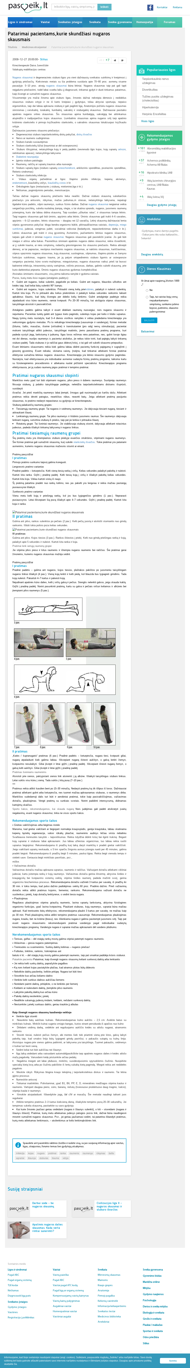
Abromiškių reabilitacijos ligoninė (161, 150)
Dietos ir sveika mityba (155, 1306)
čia (15, 1364)
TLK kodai (13, 1285)
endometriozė (19, 182)
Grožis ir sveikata (152, 1319)
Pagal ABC (13, 1275)
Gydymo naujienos (153, 1294)
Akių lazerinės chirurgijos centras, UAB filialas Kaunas (161, 185)
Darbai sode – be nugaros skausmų (43, 1205)
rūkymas (100, 1153)
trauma (55, 1158)
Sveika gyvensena (120, 22)
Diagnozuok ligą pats (19, 1295)
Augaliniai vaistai (62, 1306)
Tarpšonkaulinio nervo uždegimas (155, 80)
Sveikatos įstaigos (70, 22)
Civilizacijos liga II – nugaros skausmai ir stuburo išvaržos (109, 1206)
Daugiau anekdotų (152, 254)
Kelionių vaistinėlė (108, 1301)
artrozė (122, 149)
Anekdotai (103, 1322)
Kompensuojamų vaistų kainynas (71, 1295)
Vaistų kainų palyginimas (66, 1301)
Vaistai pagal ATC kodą (65, 1285)
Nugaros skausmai (22, 77)
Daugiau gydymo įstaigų (161, 205)
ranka (63, 1153)
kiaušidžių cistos (57, 182)
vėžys (65, 1158)
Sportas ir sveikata (153, 1331)
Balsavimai (147, 331)
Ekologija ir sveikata (153, 1312)
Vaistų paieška (61, 1275)
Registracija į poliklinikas (21, 1317)
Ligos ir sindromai (20, 22)
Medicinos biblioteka (109, 1316)
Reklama (177, 7)
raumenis (74, 1153)
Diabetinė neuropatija (27, 156)
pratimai (52, 1153)
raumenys (88, 1153)
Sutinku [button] (173, 1361)
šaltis (111, 1153)
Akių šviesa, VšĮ (155, 197)
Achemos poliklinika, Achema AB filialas (159, 163)
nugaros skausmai (56, 85)
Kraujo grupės (105, 1285)
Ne (151, 290)
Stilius (44, 59)
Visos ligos (147, 121)
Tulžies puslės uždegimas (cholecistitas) (157, 98)
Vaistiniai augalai (62, 1316)
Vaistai (45, 22)
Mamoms (103, 1280)
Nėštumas (13, 1290)
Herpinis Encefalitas (154, 114)
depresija (113, 224)
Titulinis (12, 47)
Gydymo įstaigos (17, 1307)
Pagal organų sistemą (20, 1280)
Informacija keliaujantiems (112, 1306)
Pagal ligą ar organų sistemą (68, 1290)
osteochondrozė (66, 168)
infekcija (20, 1153)
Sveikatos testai (106, 1311)
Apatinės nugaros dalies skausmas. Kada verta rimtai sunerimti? (47, 1228)
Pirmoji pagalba (106, 1295)
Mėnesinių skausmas (109, 1275)
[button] (18, 1364)
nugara (41, 1153)
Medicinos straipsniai (34, 47)
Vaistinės (13, 1312)
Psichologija (149, 1300)
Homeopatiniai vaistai (65, 1311)
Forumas (169, 22)
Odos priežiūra (151, 1337)
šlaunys (32, 1158)
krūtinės (89, 289)
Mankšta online (151, 1282)
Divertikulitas (150, 89)
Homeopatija (144, 22)
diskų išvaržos (84, 134)
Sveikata (95, 22)
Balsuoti (149, 320)
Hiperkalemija (150, 107)
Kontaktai (162, 7)
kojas (31, 1153)
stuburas (44, 1158)
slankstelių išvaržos (84, 442)
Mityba (146, 1288)
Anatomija (103, 1290)
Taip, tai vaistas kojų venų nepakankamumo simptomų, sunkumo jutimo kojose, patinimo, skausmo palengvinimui (164, 304)
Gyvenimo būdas (152, 1276)
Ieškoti (104, 7)
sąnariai (20, 1158)
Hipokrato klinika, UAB (159, 173)
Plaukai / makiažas (153, 1325)
